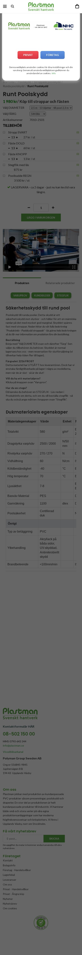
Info (53, 73)
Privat (28, 54)
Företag (52, 54)
